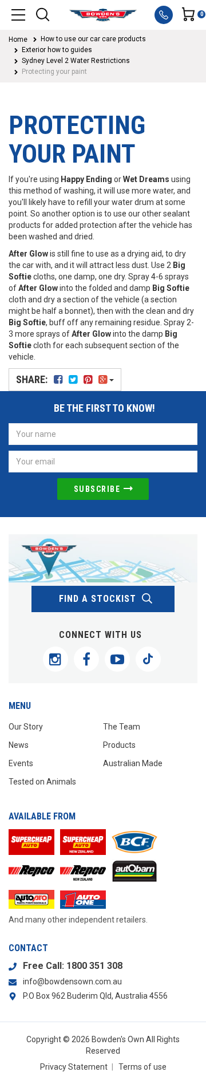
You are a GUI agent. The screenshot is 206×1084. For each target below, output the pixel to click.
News (19, 745)
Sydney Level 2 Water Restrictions (76, 61)
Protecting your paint (54, 72)
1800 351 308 (94, 965)
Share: (33, 379)
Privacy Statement (74, 1066)
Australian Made (133, 763)
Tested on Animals (42, 781)
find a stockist (97, 598)
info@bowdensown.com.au (72, 981)
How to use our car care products (93, 39)
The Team (121, 726)
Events (21, 763)
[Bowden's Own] (103, 15)
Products (119, 745)
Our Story (26, 726)
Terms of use (142, 1066)
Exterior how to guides (57, 50)
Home (18, 40)
